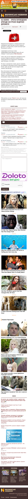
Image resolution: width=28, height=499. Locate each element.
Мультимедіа (14, 468)
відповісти (21, 127)
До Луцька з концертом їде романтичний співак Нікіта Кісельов (13, 453)
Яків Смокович (18, 53)
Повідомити (23, 91)
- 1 (26, 134)
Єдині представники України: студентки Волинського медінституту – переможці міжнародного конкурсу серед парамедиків (13, 112)
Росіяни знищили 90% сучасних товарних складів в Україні (13, 426)
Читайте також (14, 106)
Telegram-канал (15, 98)
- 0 (26, 127)
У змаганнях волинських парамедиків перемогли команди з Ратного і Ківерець (12, 115)
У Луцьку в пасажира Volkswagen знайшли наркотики (13, 448)
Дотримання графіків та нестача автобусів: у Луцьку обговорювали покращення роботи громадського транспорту (13, 421)
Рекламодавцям (13, 497)
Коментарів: (15, 26)
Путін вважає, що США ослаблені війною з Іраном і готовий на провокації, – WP (13, 462)
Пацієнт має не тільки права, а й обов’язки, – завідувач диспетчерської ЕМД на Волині (11, 118)
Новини (14, 396)
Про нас (2, 497)
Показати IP (3, 127)
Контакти (7, 497)
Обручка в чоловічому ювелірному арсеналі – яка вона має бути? (12, 444)
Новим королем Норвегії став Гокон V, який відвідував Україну (11, 405)
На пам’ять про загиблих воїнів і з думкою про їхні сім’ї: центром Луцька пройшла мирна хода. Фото (5, 479)
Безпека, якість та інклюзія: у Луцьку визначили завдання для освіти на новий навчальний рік (13, 479)
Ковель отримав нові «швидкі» (8, 109)
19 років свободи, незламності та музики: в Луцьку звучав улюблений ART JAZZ (22, 478)
